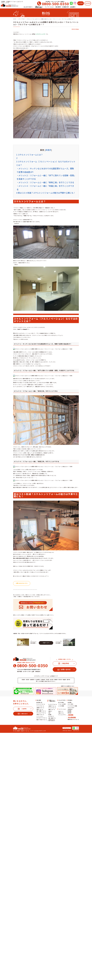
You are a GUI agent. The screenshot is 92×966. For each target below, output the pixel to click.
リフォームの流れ (62, 704)
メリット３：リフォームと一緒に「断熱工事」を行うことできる (46, 182)
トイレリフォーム (40, 706)
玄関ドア (50, 711)
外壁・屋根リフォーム (41, 711)
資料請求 (69, 712)
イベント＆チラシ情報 (72, 706)
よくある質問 (61, 706)
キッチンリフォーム (41, 704)
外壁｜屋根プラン (52, 718)
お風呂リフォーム (40, 707)
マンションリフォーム (41, 712)
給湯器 (49, 714)
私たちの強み (61, 702)
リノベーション (40, 716)
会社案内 (69, 702)
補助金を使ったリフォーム (73, 719)
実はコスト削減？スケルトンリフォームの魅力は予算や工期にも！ (45, 192)
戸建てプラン (61, 713)
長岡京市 (32, 679)
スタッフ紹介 (70, 704)
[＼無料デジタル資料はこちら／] (67, 691)
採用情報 (70, 715)
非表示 (48, 149)
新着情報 (69, 711)
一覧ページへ (46, 643)
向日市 (27, 679)
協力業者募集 (72, 717)
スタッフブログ (71, 707)
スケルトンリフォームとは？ (29, 154)
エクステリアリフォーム (42, 717)
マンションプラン (62, 714)
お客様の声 (70, 709)
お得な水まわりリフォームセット (51, 720)
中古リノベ (60, 711)
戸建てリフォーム (40, 714)
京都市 (23, 679)
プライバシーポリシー (67, 730)
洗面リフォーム (40, 709)
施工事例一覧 (39, 702)
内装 (49, 713)
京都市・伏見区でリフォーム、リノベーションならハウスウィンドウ (31, 730)
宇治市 (47, 679)
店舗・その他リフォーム (42, 719)
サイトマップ (76, 730)
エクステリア (51, 716)
